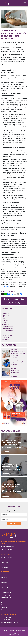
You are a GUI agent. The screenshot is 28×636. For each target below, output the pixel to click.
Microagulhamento (8, 326)
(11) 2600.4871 (7, 617)
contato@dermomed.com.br (11, 622)
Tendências (6, 337)
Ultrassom (6, 339)
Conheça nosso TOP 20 (7, 565)
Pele (4, 334)
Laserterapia (6, 322)
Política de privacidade (7, 557)
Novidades (6, 332)
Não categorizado (8, 330)
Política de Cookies (6, 560)
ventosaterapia (5, 286)
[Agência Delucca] (14, 634)
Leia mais (6, 451)
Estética (5, 320)
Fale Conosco (4, 567)
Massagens (6, 324)
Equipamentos (7, 317)
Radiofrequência (7, 335)
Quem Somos (4, 562)
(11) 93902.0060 (7, 620)
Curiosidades (6, 313)
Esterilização (6, 319)
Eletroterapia (6, 315)
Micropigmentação (8, 328)
